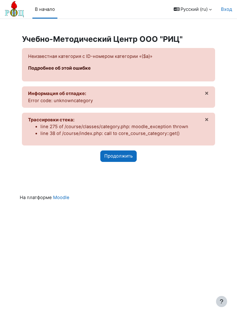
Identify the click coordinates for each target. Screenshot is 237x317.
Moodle (61, 197)
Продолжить (118, 156)
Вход (226, 9)
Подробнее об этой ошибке (59, 68)
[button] (193, 9)
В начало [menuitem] (45, 9)
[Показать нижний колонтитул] (221, 301)
